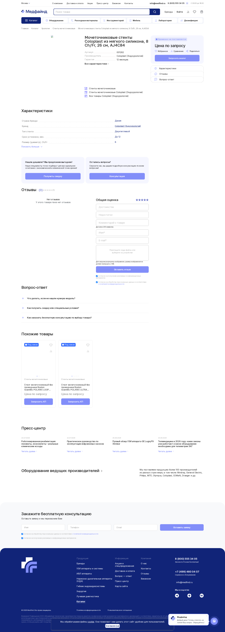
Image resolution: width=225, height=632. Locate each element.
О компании (57, 3)
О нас (144, 563)
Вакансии (116, 3)
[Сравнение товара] (51, 351)
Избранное (163, 51)
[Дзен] (189, 596)
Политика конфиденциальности (89, 610)
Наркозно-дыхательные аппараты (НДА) (94, 579)
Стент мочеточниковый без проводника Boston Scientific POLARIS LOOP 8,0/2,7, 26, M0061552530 (38, 388)
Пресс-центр (102, 3)
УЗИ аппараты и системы (90, 568)
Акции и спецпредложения (124, 564)
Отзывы (145, 573)
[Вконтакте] (202, 596)
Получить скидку (53, 176)
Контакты (128, 3)
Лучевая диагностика (88, 596)
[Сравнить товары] (188, 12)
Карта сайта (121, 586)
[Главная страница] (34, 12)
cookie (91, 621)
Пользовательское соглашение (120, 610)
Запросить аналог (177, 58)
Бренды (169, 12)
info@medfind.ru (157, 3)
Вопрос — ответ (123, 576)
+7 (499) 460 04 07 (187, 571)
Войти (180, 12)
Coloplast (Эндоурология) (130, 56)
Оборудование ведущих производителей (60, 470)
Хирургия (81, 591)
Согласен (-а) (112, 626)
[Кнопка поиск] (155, 12)
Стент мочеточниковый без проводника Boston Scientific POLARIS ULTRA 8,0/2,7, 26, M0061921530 (75, 388)
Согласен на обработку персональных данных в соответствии (122, 283)
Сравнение (178, 51)
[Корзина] (202, 12)
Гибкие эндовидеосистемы (91, 586)
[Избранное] (194, 12)
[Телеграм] (177, 596)
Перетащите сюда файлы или (122, 251)
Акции (90, 3)
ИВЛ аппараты (84, 573)
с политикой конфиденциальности (111, 284)
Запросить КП (38, 401)
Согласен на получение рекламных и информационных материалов (50, 538)
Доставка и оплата (75, 3)
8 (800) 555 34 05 (176, 3)
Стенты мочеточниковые (36, 379)
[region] (122, 231)
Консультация (117, 176)
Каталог (81, 601)
